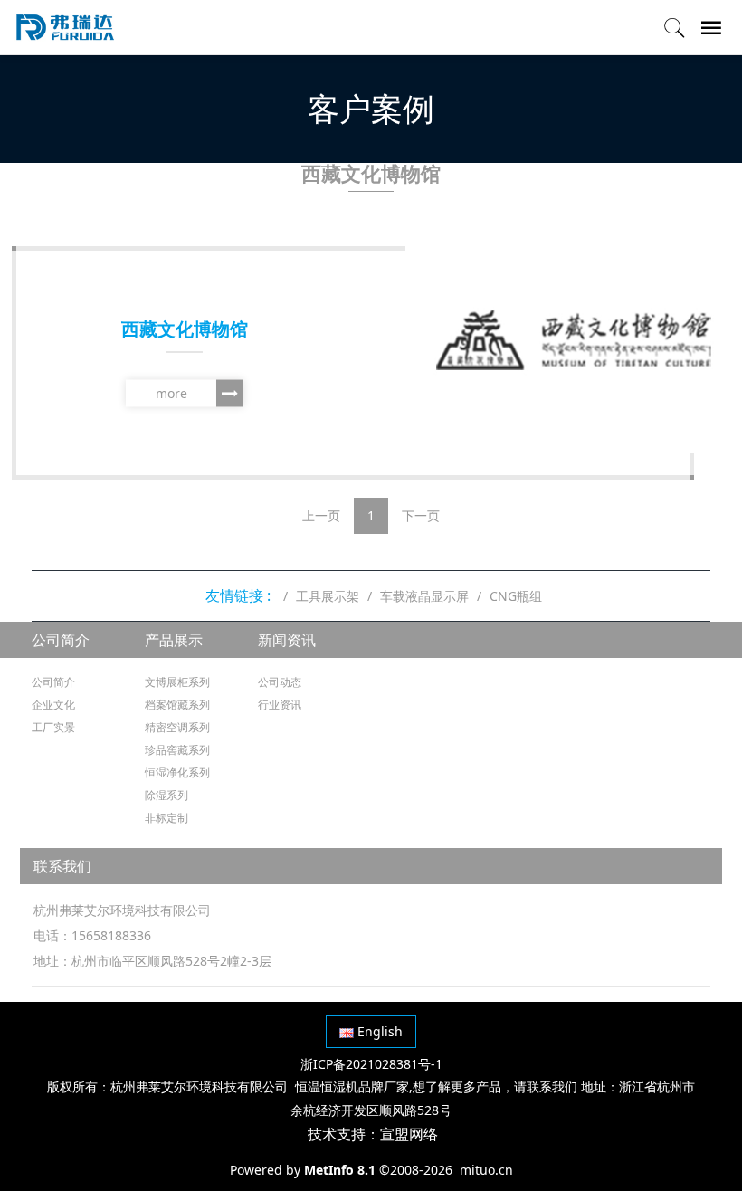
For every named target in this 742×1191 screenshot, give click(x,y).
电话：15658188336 (92, 935)
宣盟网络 (409, 1134)
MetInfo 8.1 (340, 1169)
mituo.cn (486, 1169)
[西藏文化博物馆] (573, 339)
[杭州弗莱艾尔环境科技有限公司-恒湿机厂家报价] (65, 27)
